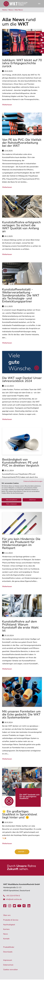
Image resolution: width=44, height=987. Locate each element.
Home (4, 10)
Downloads (7, 952)
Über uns (6, 915)
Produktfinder (8, 947)
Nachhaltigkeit (9, 924)
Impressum (7, 960)
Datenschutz (8, 965)
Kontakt (6, 938)
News (10, 10)
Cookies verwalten (10, 969)
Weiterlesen (7, 105)
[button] (39, 3)
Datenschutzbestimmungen (32, 481)
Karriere (6, 929)
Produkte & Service (10, 920)
